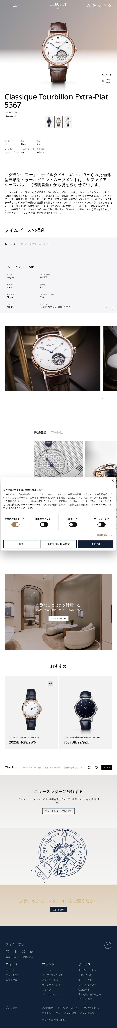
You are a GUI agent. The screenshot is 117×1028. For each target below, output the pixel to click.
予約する (107, 767)
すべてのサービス (87, 970)
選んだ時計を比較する (89, 994)
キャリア (46, 989)
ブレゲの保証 (85, 999)
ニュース (46, 970)
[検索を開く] (110, 6)
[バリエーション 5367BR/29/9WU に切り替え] (58, 122)
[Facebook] (15, 951)
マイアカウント (86, 979)
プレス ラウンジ (50, 994)
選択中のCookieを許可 (58, 544)
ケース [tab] (24, 243)
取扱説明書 (84, 989)
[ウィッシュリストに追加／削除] (96, 767)
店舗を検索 (58, 909)
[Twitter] (23, 951)
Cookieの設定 (87, 1013)
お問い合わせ (85, 975)
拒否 (21, 544)
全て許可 (95, 544)
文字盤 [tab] (33, 243)
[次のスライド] (112, 308)
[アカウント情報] (105, 6)
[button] (89, 767)
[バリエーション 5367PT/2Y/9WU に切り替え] (49, 122)
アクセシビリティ (51, 1013)
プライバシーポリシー (69, 1007)
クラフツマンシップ (52, 975)
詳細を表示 (102, 535)
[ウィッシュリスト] (99, 5)
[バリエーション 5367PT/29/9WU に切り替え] (68, 122)
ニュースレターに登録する (58, 811)
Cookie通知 (70, 1013)
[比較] (94, 5)
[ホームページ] (58, 5)
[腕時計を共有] (82, 767)
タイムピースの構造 (52, 767)
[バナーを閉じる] (113, 481)
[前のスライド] (107, 308)
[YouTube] (31, 951)
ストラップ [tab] (44, 243)
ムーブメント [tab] (11, 243)
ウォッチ (10, 970)
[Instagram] (7, 951)
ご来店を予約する (58, 618)
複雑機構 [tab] (40, 433)
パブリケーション (51, 979)
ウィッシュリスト (87, 984)
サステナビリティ (51, 984)
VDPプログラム (92, 1007)
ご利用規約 (48, 1007)
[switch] (44, 524)
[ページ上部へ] (107, 945)
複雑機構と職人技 (70, 767)
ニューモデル (12, 975)
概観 (40, 767)
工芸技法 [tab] (57, 433)
